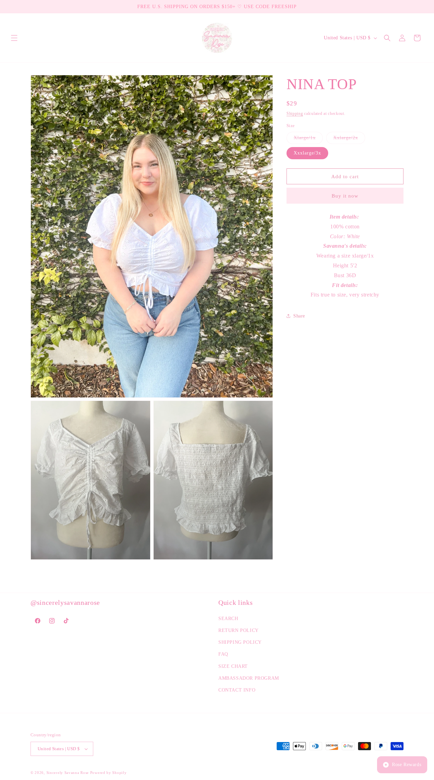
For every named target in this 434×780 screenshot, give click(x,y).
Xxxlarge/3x (307, 153)
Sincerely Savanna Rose (67, 773)
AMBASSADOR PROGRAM (248, 678)
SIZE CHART (233, 666)
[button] (14, 37)
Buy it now (345, 196)
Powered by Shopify (108, 773)
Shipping (295, 113)
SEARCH (228, 618)
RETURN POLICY (238, 630)
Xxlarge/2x (349, 139)
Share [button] (299, 316)
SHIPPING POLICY (240, 642)
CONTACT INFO (236, 690)
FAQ (223, 654)
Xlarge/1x (308, 139)
